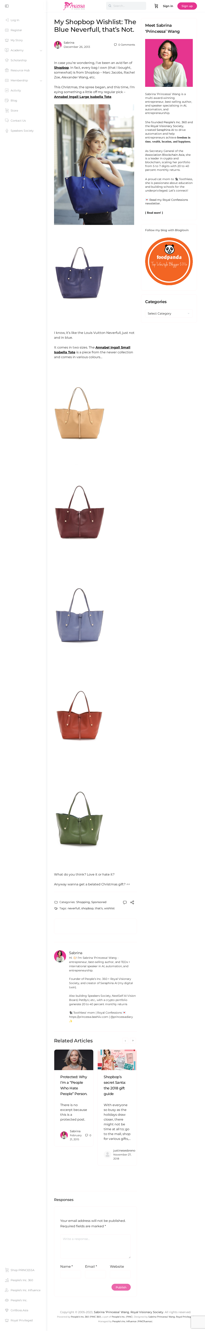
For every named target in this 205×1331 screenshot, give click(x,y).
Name (66, 1266)
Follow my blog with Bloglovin (167, 230)
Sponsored (98, 902)
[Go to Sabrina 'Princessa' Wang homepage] (74, 5)
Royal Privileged (185, 1316)
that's (99, 908)
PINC (129, 1316)
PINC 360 (95, 1316)
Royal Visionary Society (167, 126)
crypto (168, 158)
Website (117, 1266)
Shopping (83, 902)
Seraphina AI (165, 130)
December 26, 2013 (77, 47)
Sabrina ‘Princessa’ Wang (111, 1312)
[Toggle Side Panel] (7, 6)
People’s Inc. (118, 1316)
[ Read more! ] (154, 212)
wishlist (109, 908)
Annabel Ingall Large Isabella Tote (82, 97)
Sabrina (69, 42)
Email (91, 1266)
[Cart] (156, 6)
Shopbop (61, 68)
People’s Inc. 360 (175, 122)
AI (184, 105)
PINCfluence (145, 1321)
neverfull (74, 908)
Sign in (168, 6)
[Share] (132, 903)
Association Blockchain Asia (164, 155)
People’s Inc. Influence (124, 1321)
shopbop (87, 908)
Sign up (187, 6)
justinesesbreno (124, 1150)
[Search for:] (126, 6)
